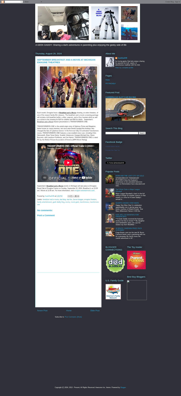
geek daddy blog (58, 202)
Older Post (94, 311)
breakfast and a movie (51, 199)
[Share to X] (73, 196)
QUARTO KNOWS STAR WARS (127, 203)
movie (67, 202)
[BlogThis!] (71, 196)
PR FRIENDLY (111, 83)
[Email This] (69, 196)
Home (69, 311)
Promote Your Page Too (113, 150)
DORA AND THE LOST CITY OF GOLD (130, 176)
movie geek (75, 202)
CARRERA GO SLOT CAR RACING (121, 97)
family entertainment (44, 202)
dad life (69, 199)
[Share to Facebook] (76, 196)
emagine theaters (90, 199)
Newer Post (42, 311)
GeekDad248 (122, 58)
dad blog (63, 199)
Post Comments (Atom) (73, 317)
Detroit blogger (78, 199)
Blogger (123, 387)
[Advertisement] (68, 289)
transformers (84, 202)
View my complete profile (124, 68)
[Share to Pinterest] (78, 196)
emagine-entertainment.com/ (84, 190)
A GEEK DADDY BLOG (113, 146)
